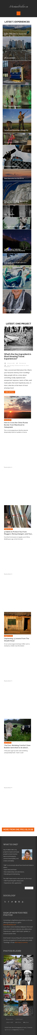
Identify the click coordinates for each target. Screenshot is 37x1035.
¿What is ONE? (9, 1022)
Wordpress (9, 1029)
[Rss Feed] (5, 901)
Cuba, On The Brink (9, 214)
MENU (18, 13)
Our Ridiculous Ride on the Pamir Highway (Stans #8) (15, 227)
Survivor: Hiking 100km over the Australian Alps (15, 34)
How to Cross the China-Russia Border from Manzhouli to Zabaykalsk (16, 425)
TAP (5, 1014)
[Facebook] (8, 901)
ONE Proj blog (10, 365)
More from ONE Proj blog (17, 829)
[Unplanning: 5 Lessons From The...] (18, 623)
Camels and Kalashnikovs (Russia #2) (16, 130)
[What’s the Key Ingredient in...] (18, 339)
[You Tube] (22, 901)
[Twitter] (12, 901)
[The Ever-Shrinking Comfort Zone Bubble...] (18, 730)
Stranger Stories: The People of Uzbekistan (14, 310)
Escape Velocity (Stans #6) (12, 286)
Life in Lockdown (9, 58)
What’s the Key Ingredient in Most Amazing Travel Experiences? (17, 356)
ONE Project (20, 1019)
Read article (10, 392)
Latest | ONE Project (18, 323)
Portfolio (19, 1022)
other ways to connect (21, 942)
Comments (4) (22, 363)
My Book (26, 1022)
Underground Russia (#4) (12, 82)
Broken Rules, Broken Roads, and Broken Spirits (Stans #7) (15, 263)
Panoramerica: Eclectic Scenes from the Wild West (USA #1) (16, 201)
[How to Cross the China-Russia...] (18, 407)
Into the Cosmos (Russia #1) (11, 142)
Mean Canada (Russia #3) (12, 106)
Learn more (29, 888)
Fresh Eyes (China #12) (11, 166)
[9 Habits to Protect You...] (18, 516)
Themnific (21, 1029)
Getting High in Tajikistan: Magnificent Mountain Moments (14, 250)
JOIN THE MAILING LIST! (9, 924)
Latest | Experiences (17, 21)
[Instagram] (19, 901)
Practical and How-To (20, 365)
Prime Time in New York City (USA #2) (14, 178)
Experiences (10, 1019)
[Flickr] (15, 901)
